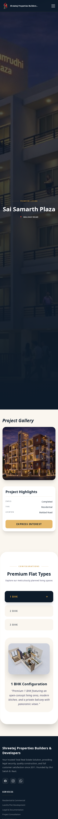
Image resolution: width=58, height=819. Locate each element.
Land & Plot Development (13, 805)
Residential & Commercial (13, 800)
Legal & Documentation (12, 809)
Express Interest (29, 524)
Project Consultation (11, 814)
